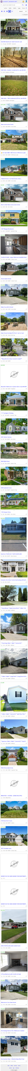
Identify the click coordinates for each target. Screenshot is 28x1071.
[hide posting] (26, 44)
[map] (12, 11)
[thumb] (4, 11)
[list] (2, 11)
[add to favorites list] (2, 44)
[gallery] (9, 11)
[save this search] (26, 5)
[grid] (7, 11)
